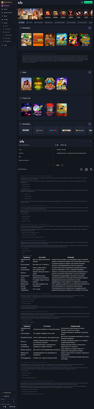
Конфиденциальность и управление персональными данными (71, 153)
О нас (20, 149)
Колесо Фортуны (8, 2)
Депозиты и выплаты (24, 160)
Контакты (21, 153)
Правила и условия (61, 149)
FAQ (20, 156)
